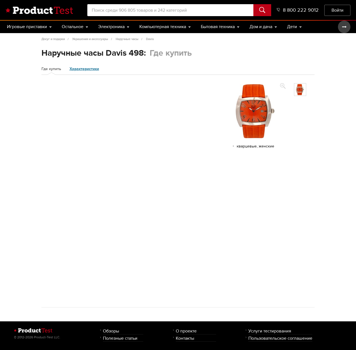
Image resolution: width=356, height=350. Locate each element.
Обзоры (111, 331)
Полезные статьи (120, 338)
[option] (300, 89)
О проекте (186, 331)
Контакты (185, 338)
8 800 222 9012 (301, 10)
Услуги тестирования (269, 331)
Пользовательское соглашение (280, 338)
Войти (337, 10)
